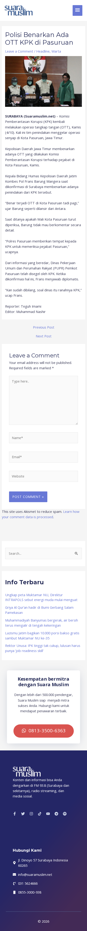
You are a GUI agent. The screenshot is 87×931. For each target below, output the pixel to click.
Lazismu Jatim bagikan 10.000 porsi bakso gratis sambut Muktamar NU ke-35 (42, 635)
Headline (43, 51)
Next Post (44, 336)
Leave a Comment (19, 51)
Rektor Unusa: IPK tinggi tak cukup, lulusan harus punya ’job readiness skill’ (42, 648)
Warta (56, 51)
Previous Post (43, 327)
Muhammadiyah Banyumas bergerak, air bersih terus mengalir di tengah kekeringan (41, 623)
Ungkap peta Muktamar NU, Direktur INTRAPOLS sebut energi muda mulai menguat (41, 597)
